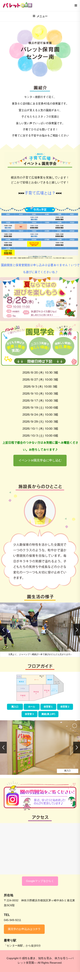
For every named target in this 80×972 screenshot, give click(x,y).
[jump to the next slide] (76, 630)
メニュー (42, 16)
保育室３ (29, 714)
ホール (31, 706)
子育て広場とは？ (40, 193)
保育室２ (65, 706)
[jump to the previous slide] (3, 630)
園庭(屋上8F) (48, 714)
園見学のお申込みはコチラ (24, 929)
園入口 (14, 706)
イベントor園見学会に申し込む (40, 460)
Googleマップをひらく (40, 880)
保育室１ (48, 706)
